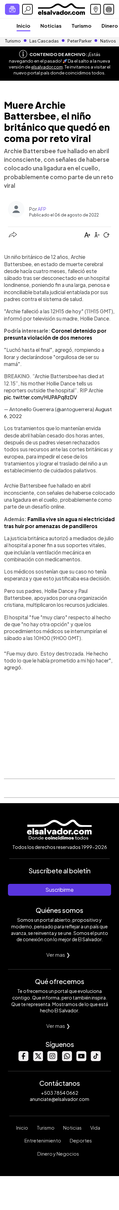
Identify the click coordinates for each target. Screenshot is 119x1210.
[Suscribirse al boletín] (12, 9)
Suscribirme (59, 889)
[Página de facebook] (23, 1059)
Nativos (108, 40)
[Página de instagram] (52, 1059)
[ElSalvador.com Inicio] (61, 8)
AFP (42, 209)
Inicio (23, 25)
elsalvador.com (47, 67)
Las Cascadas (44, 40)
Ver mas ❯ (58, 954)
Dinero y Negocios (58, 1154)
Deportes (81, 1140)
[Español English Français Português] (108, 9)
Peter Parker (79, 40)
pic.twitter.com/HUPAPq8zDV (40, 397)
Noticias (50, 25)
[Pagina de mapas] (95, 9)
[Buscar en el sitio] (27, 9)
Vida (95, 1128)
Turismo (81, 25)
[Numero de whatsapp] (66, 1059)
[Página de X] (37, 1059)
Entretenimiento (42, 1140)
